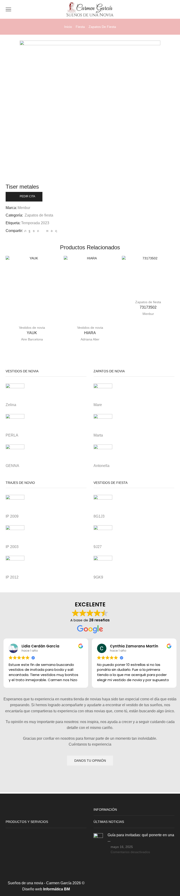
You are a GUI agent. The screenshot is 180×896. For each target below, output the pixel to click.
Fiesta (80, 27)
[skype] (55, 231)
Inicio (68, 27)
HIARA (90, 333)
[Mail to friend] (42, 231)
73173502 (148, 307)
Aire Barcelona (32, 339)
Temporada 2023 (35, 223)
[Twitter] (25, 231)
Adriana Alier (90, 339)
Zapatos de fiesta (102, 27)
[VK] (34, 231)
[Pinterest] (38, 231)
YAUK (32, 333)
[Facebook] (29, 231)
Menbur (24, 208)
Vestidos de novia (32, 327)
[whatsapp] (51, 231)
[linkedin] (47, 231)
